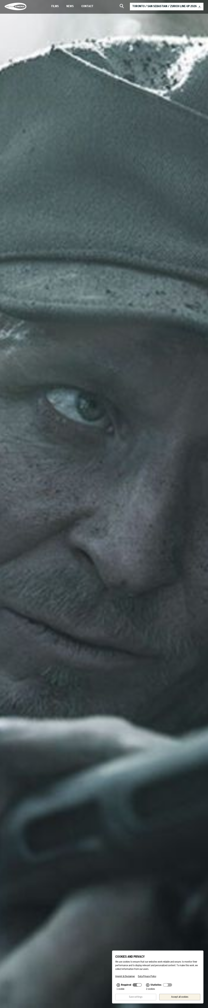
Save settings (136, 997)
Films (55, 6)
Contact (87, 6)
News (70, 6)
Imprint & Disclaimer (125, 976)
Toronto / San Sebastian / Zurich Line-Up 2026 (164, 6)
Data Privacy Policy (147, 976)
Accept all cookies (179, 997)
